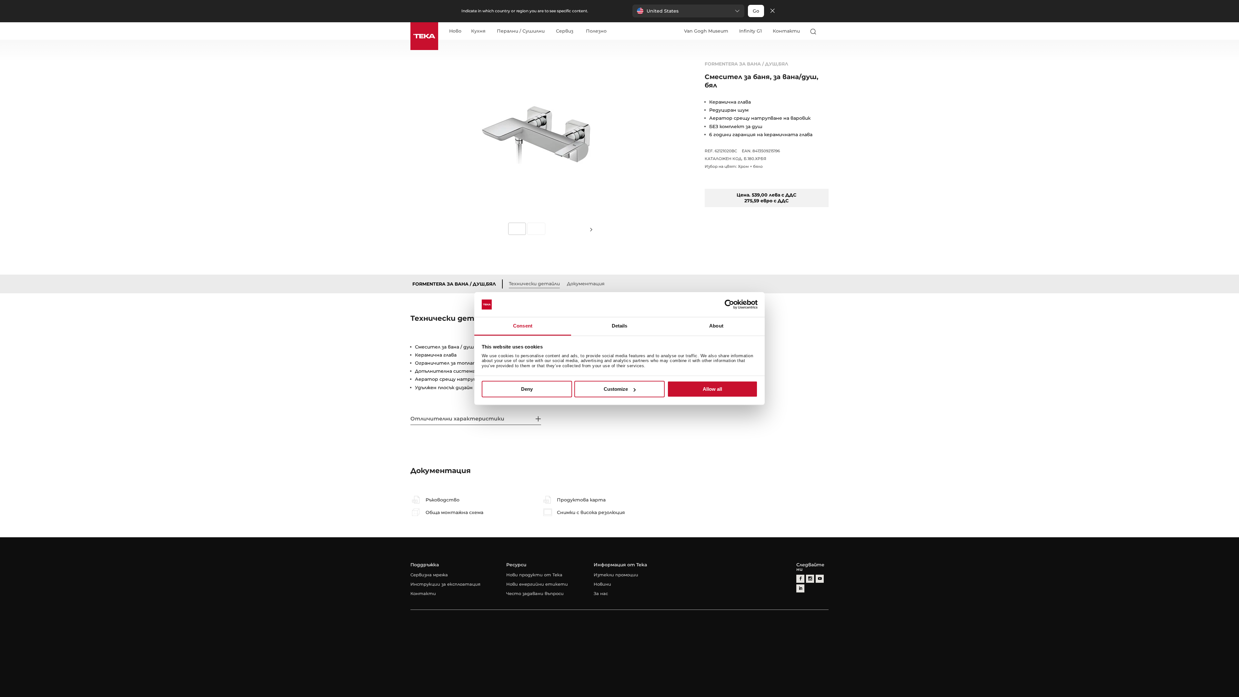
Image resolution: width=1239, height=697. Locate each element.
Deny (527, 389)
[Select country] (826, 31)
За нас (601, 593)
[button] (688, 11)
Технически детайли (534, 284)
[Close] (772, 11)
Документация (586, 284)
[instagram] (810, 579)
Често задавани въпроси (535, 593)
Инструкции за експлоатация (445, 584)
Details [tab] (620, 325)
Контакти (786, 31)
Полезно (596, 31)
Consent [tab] (522, 325)
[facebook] (800, 579)
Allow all (712, 389)
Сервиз (564, 31)
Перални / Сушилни (521, 31)
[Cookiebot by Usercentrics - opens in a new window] (729, 304)
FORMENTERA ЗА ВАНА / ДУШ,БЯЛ (454, 284)
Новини (602, 584)
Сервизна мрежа (429, 574)
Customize (616, 389)
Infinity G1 (750, 31)
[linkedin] (800, 588)
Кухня (478, 31)
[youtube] (820, 579)
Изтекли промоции (616, 574)
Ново (455, 31)
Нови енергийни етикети (537, 584)
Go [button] (756, 11)
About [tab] (716, 325)
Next (591, 229)
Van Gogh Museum (706, 31)
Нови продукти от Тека (534, 574)
